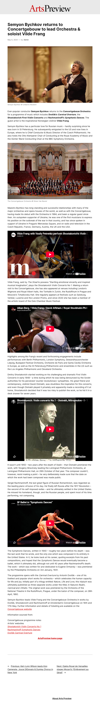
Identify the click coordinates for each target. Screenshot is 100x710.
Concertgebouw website (20, 609)
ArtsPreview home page (50, 638)
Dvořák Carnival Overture (20, 633)
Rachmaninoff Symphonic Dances (24, 629)
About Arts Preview (61, 698)
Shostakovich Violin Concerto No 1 (24, 626)
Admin (26, 40)
